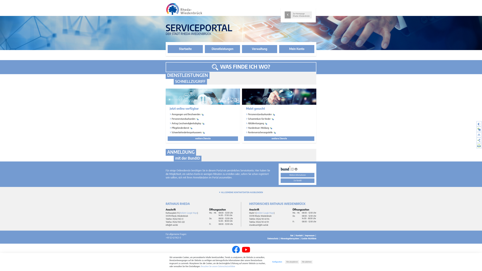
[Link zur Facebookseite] (236, 250)
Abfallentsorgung (256, 123)
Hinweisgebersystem (290, 239)
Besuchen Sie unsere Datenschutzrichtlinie (218, 266)
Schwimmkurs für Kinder (259, 119)
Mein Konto (296, 49)
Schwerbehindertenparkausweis (187, 132)
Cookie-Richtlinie (308, 239)
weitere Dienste (203, 139)
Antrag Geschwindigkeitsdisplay (187, 123)
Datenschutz (272, 239)
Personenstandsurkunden (184, 119)
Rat (291, 236)
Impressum (310, 236)
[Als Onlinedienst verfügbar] (478, 129)
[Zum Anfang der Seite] (478, 134)
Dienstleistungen (222, 49)
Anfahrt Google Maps (188, 213)
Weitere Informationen (297, 175)
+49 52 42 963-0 (173, 238)
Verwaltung (259, 49)
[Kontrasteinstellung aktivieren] (478, 123)
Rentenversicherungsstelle (260, 132)
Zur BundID (298, 181)
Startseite (185, 49)
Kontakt (299, 236)
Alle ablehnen (307, 262)
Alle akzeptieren (292, 262)
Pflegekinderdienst (181, 128)
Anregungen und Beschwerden (186, 114)
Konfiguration (277, 262)
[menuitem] (478, 140)
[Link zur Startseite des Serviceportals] (184, 9)
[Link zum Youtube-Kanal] (246, 250)
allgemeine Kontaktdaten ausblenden (242, 192)
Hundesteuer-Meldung (258, 128)
